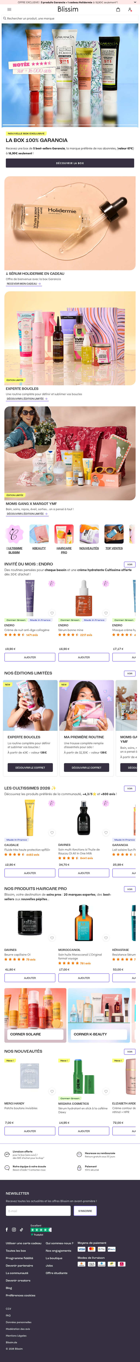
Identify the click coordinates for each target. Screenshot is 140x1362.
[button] (70, 2)
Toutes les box (16, 1250)
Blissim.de (11, 1342)
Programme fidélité (19, 1258)
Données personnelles (18, 1322)
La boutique (54, 1258)
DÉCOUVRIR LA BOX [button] (70, 163)
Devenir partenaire (19, 1265)
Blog (9, 1288)
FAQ (8, 1315)
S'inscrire (85, 1211)
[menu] (9, 9)
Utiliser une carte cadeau (23, 1243)
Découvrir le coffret (30, 768)
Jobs (49, 1265)
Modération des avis (18, 1329)
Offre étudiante (56, 1273)
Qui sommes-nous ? (59, 1243)
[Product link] (29, 608)
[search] (4, 18)
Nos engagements (58, 1250)
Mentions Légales (16, 1335)
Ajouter (30, 657)
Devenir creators (18, 1280)
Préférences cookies (20, 1295)
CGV (8, 1308)
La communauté (17, 1273)
